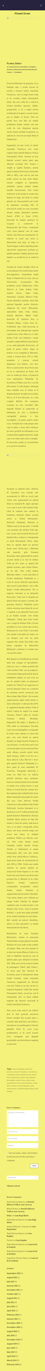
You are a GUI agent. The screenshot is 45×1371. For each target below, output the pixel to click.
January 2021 (12, 1319)
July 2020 (10, 1335)
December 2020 (13, 1323)
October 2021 (12, 1294)
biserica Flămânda (18, 1069)
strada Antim (30, 1080)
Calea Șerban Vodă (13, 1074)
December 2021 (13, 1290)
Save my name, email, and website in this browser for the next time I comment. (22, 1157)
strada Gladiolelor (26, 1083)
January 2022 (12, 1286)
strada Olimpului (23, 1086)
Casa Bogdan (21, 1240)
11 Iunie (10, 67)
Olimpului (10, 69)
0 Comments (18, 72)
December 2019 (13, 1339)
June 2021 (11, 1306)
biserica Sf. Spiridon (20, 1072)
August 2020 (12, 1331)
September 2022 (14, 1273)
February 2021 (13, 1315)
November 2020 (13, 1327)
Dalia (9, 1215)
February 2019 (13, 1364)
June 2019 (11, 1348)
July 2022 (10, 1281)
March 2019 (12, 1360)
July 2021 (10, 1302)
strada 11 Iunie (20, 1080)
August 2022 (12, 1277)
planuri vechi (24, 1077)
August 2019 (12, 1344)
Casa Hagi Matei (21, 1215)
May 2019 (11, 1352)
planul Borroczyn (25, 1074)
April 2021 (11, 1310)
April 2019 (11, 1356)
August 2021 (12, 1298)
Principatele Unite (20, 69)
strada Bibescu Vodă (13, 1083)
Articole (16, 67)
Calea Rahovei (32, 1072)
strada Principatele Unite (25, 1088)
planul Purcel (15, 1077)
